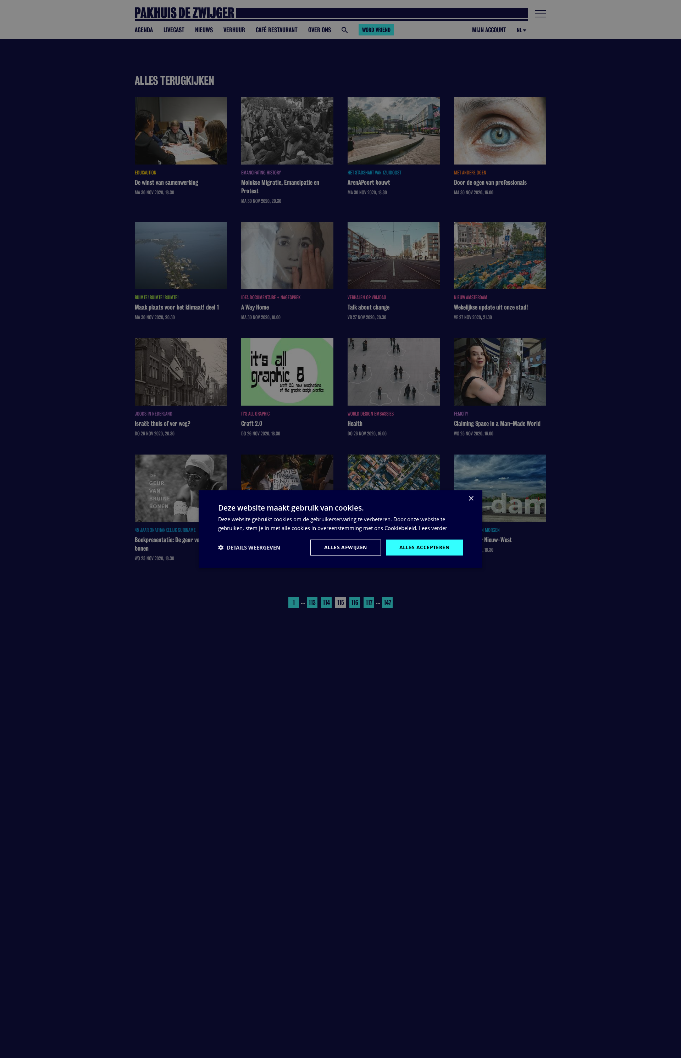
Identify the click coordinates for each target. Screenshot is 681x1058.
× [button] (471, 498)
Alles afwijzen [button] (345, 547)
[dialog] (340, 529)
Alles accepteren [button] (424, 547)
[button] (249, 547)
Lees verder (433, 527)
